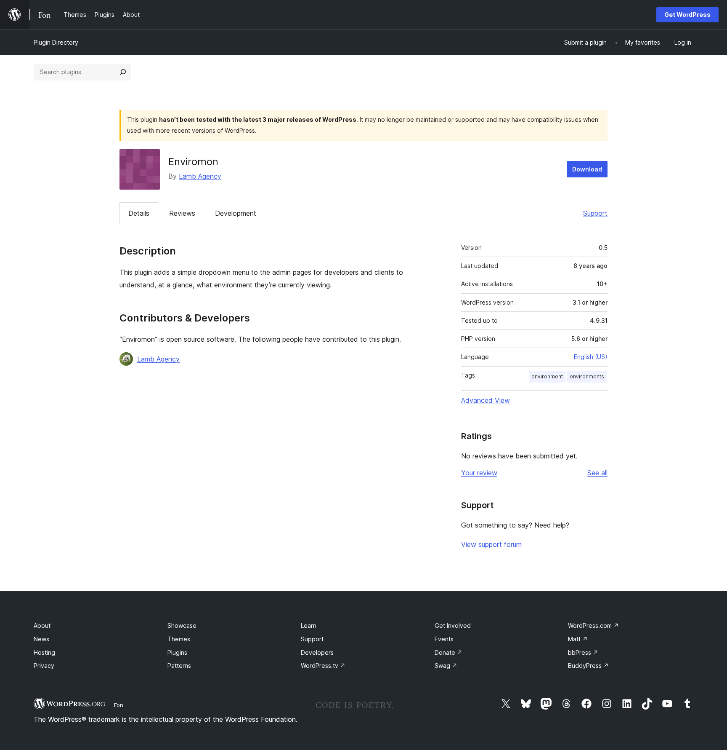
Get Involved (453, 625)
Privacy (44, 665)
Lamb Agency (200, 176)
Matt (578, 639)
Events (444, 639)
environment (547, 376)
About (42, 625)
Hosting (44, 652)
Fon (118, 705)
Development (235, 213)
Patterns (179, 665)
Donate (448, 652)
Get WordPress (687, 14)
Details (138, 213)
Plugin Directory (56, 42)
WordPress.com (593, 625)
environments (587, 376)
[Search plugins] (122, 72)
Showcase (181, 625)
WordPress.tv (323, 665)
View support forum (491, 544)
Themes (178, 639)
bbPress (583, 652)
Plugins (177, 652)
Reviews (182, 213)
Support (595, 213)
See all (597, 473)
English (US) (591, 356)
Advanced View (485, 400)
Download (587, 169)
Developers (317, 652)
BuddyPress (588, 665)
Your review (479, 473)
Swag (446, 665)
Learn (308, 625)
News (41, 639)
